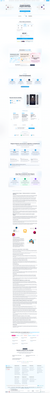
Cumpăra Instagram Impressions (17, 372)
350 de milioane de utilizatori (21, 196)
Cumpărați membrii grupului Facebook (25, 370)
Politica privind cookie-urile (39, 387)
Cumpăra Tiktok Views (31, 370)
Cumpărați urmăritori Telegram (24, 380)
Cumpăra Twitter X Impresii (17, 380)
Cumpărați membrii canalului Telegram (25, 378)
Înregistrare (44, 0)
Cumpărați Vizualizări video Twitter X (18, 383)
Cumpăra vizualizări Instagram (22, 0)
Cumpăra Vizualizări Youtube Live (40, 370)
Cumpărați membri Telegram (24, 381)
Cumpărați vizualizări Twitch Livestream (33, 379)
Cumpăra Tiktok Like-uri (33, 0)
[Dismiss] (48, 391)
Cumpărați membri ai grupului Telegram (25, 379)
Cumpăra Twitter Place (16, 379)
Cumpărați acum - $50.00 (24, 38)
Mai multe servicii (37, 0)
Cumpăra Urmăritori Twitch (32, 378)
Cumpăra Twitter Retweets (17, 381)
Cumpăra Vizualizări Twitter (17, 382)
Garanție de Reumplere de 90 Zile (23, 35)
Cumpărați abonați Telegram (24, 382)
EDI (35, 387)
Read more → (14, 122)
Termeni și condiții (13, 387)
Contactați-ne (9, 387)
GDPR (25, 387)
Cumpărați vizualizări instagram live (17, 374)
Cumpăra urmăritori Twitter (17, 378)
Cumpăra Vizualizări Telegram (24, 383)
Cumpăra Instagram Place (17, 0)
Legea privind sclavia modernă (32, 387)
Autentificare (48, 0)
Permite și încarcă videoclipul (32, 102)
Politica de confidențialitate (18, 387)
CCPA (27, 387)
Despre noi (23, 387)
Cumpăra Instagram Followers (11, 0)
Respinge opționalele (33, 390)
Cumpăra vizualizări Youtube (39, 371)
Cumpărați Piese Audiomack (32, 381)
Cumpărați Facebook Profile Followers (25, 371)
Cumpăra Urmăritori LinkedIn (32, 380)
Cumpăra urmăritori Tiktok (28, 0)
